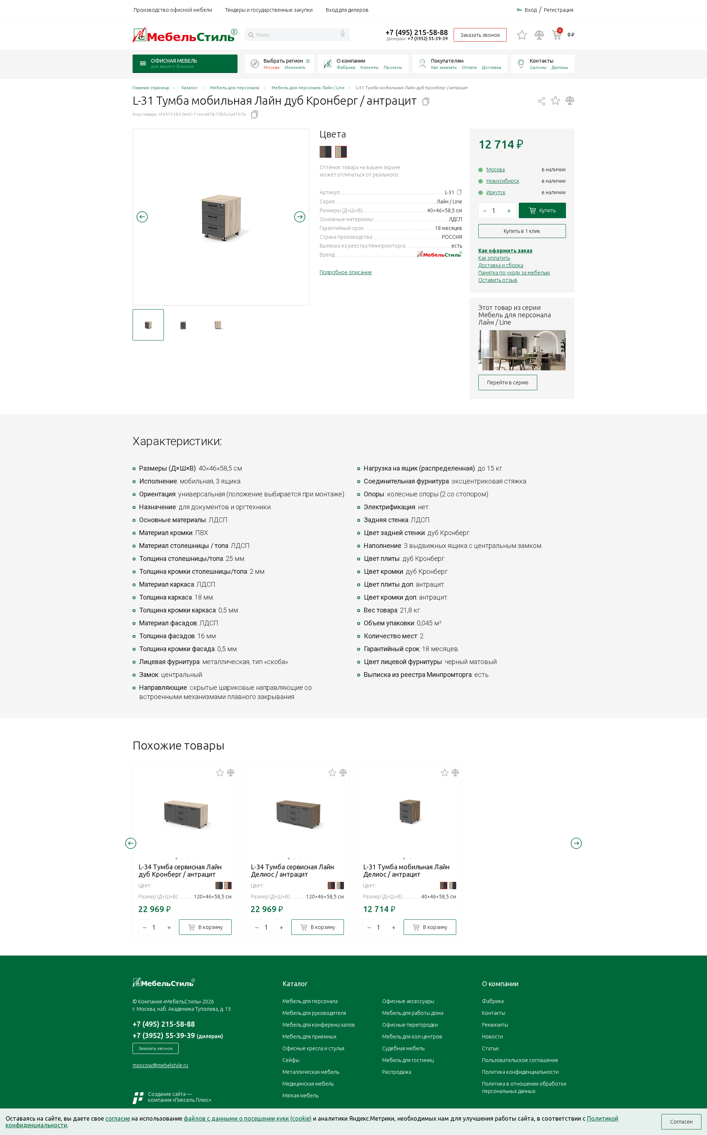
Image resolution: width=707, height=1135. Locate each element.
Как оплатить (494, 258)
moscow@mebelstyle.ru (160, 1065)
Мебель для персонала (310, 1001)
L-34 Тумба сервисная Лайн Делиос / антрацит (292, 870)
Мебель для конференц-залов (318, 1025)
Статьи (490, 1048)
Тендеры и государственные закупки (269, 10)
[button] (142, 217)
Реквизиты (495, 1025)
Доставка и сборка (500, 265)
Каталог (294, 983)
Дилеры (560, 67)
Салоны (538, 67)
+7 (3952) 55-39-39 (428, 38)
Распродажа (396, 1072)
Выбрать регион (283, 61)
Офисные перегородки (410, 1025)
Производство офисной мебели (173, 10)
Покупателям (447, 61)
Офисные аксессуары (408, 1001)
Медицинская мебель (308, 1084)
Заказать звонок (480, 35)
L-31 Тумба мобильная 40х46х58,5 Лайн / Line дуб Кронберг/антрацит (341, 152)
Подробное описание (346, 272)
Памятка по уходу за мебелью (514, 273)
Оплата (469, 67)
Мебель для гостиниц (407, 1060)
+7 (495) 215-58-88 (417, 32)
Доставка (491, 67)
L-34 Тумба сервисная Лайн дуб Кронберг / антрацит (180, 870)
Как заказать (444, 67)
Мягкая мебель (300, 1096)
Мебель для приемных (309, 1037)
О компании (351, 61)
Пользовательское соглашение (520, 1060)
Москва (495, 169)
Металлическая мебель (310, 1072)
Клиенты (369, 67)
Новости (492, 1037)
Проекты (393, 67)
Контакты (541, 61)
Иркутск (496, 192)
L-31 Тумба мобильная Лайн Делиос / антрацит (406, 870)
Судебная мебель (403, 1048)
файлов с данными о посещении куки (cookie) (248, 1118)
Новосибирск (502, 181)
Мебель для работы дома (412, 1013)
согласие (117, 1118)
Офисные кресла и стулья (313, 1048)
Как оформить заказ (505, 251)
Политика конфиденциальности (520, 1072)
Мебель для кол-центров (412, 1037)
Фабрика (346, 67)
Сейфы (290, 1060)
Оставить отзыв (497, 280)
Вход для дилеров (347, 10)
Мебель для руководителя (314, 1013)
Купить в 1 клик (522, 231)
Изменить (295, 67)
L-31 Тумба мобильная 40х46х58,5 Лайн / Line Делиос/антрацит (325, 152)
